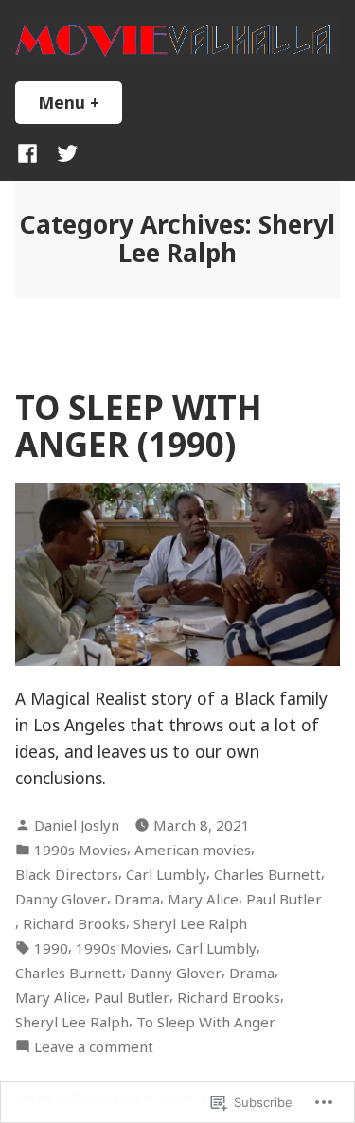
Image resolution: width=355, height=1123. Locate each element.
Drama (137, 898)
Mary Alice (203, 898)
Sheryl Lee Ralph (190, 923)
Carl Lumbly (166, 874)
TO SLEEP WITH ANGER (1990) (138, 425)
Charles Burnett (267, 874)
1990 (51, 948)
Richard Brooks (74, 923)
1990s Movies (80, 849)
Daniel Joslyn (76, 825)
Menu (80, 102)
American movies (192, 849)
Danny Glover (61, 898)
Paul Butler (284, 898)
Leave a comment (93, 1047)
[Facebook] (31, 152)
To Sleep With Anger (205, 1021)
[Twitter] (63, 152)
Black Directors (66, 874)
